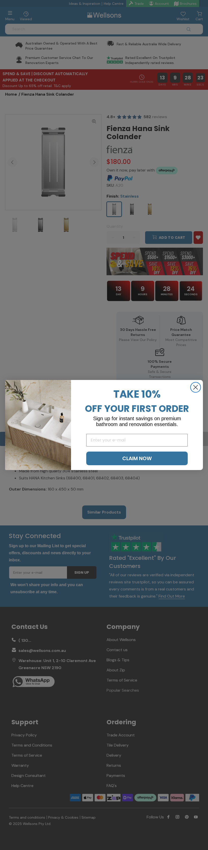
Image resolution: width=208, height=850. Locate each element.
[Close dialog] (195, 387)
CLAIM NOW (137, 458)
